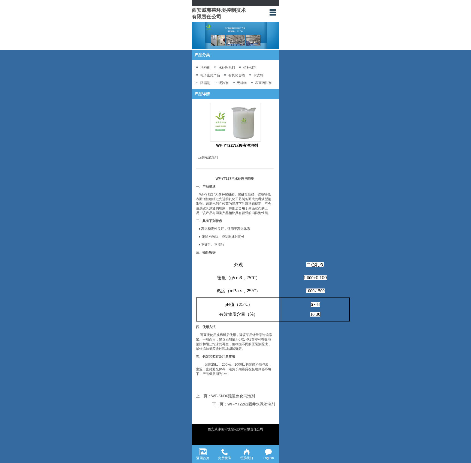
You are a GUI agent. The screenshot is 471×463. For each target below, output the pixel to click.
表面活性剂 (263, 83)
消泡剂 (205, 68)
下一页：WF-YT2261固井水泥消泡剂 (243, 404)
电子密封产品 (210, 75)
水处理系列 (227, 68)
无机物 (242, 83)
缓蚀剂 (223, 83)
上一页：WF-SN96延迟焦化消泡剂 (225, 396)
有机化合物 (236, 75)
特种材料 (249, 68)
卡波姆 (258, 75)
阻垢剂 (205, 83)
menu (272, 12)
